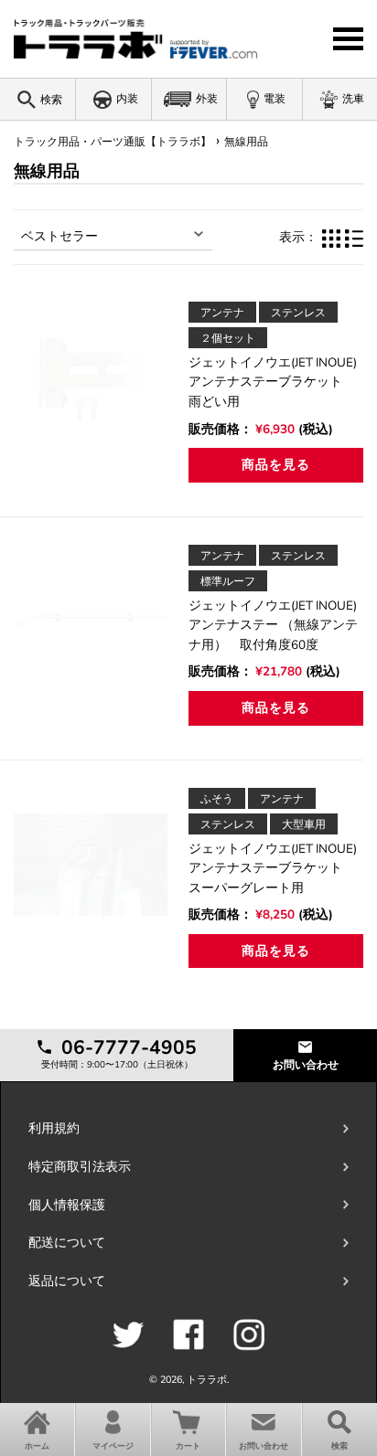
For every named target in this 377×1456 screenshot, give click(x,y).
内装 (127, 98)
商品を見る (275, 464)
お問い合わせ (306, 1064)
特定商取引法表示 (79, 1166)
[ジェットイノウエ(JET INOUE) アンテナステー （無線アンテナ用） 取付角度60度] (90, 621)
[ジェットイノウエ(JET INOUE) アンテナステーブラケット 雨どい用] (90, 378)
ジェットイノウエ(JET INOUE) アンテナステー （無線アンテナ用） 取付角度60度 (279, 625)
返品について (66, 1281)
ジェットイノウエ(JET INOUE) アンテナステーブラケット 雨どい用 (279, 382)
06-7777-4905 (126, 1047)
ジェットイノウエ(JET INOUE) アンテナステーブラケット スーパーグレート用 (279, 868)
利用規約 (54, 1128)
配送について (66, 1242)
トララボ (207, 1380)
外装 (207, 98)
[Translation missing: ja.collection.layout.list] (354, 237)
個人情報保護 (66, 1205)
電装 (274, 98)
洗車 (353, 98)
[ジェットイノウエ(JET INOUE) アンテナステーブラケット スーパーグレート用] (90, 864)
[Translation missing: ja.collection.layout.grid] (331, 237)
